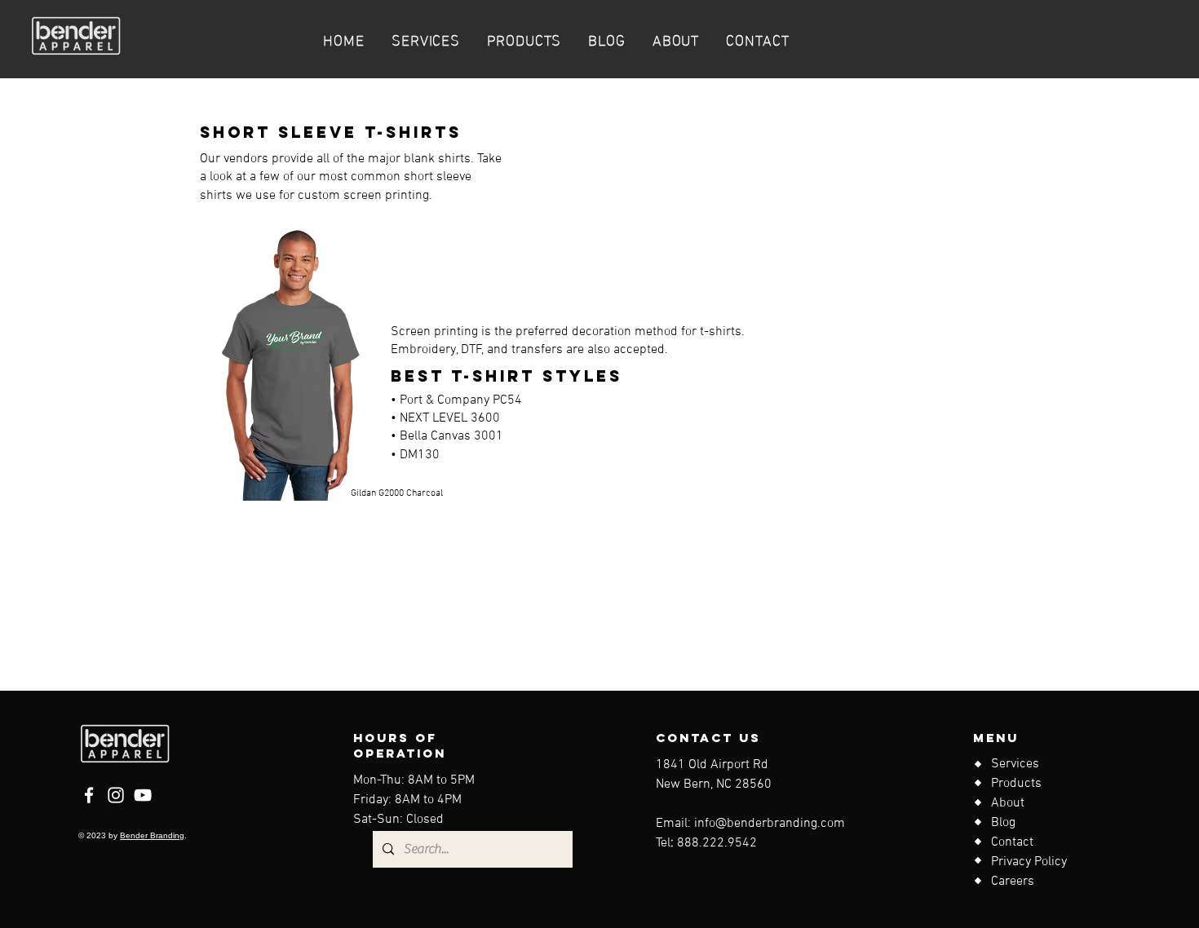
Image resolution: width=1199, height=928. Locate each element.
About (1007, 803)
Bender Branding (152, 835)
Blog (1003, 823)
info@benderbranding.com (769, 823)
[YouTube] (142, 795)
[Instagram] (115, 795)
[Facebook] (89, 795)
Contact (1012, 842)
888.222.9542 (717, 843)
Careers (1012, 881)
